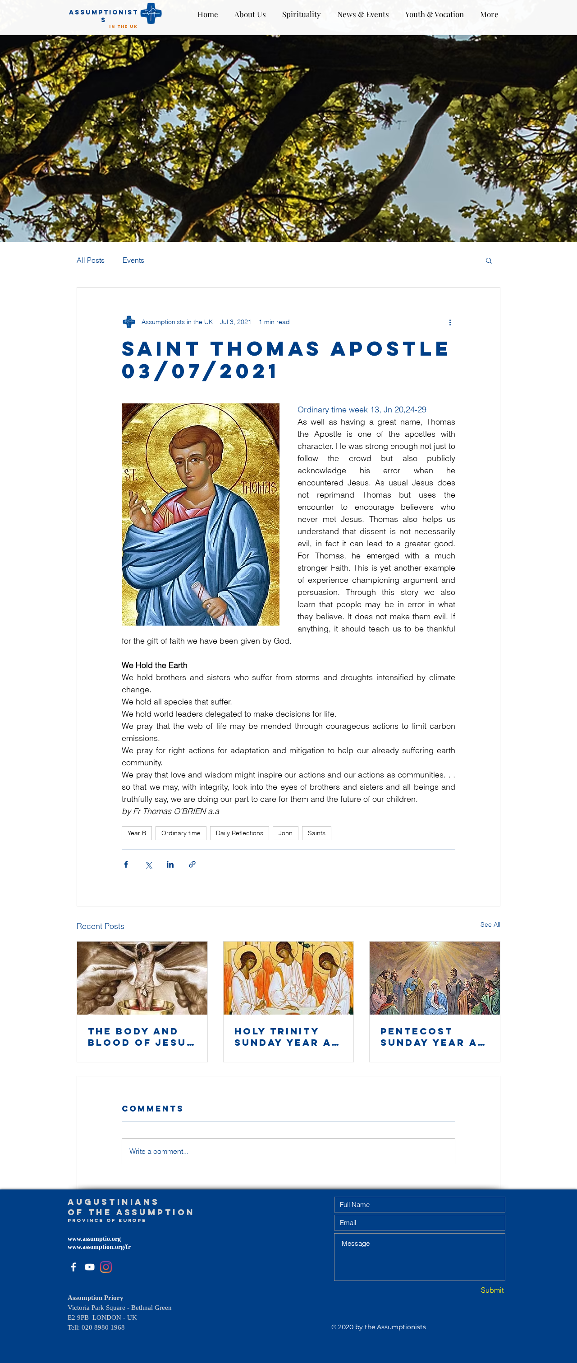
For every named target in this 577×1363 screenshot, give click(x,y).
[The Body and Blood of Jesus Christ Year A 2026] (142, 978)
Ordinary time (181, 833)
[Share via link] (192, 864)
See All (490, 924)
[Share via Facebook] (126, 864)
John (286, 833)
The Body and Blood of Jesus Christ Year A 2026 (141, 1036)
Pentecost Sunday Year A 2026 (428, 1036)
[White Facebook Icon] (73, 1267)
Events (133, 260)
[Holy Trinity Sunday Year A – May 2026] (289, 978)
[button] (489, 260)
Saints (316, 833)
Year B (137, 833)
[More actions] (449, 321)
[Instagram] (106, 1267)
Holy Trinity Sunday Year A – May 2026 (288, 1036)
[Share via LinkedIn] (170, 864)
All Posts (91, 260)
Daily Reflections (239, 833)
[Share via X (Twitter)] (148, 864)
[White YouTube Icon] (90, 1267)
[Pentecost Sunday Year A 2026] (435, 978)
